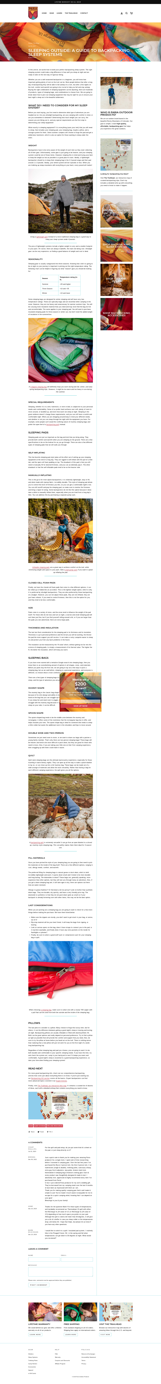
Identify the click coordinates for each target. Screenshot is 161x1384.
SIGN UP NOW (80, 706)
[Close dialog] (100, 674)
